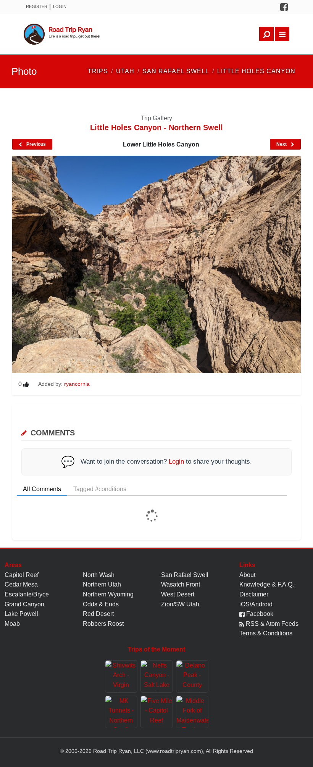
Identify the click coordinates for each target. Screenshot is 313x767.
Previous (35, 144)
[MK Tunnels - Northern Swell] (121, 712)
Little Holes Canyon (256, 71)
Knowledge (254, 584)
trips (98, 71)
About (247, 575)
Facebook (259, 614)
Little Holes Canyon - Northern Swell (156, 127)
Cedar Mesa (21, 584)
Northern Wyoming (108, 594)
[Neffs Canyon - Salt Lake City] (156, 676)
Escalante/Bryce (27, 594)
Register (36, 6)
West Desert (177, 594)
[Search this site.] (266, 34)
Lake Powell (21, 614)
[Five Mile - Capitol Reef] (156, 712)
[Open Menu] (282, 34)
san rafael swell (175, 71)
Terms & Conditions (265, 633)
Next (282, 144)
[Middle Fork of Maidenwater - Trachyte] (192, 712)
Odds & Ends (101, 604)
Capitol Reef (22, 575)
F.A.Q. (286, 584)
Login (59, 6)
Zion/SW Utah (180, 604)
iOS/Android (256, 604)
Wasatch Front (180, 584)
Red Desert (98, 614)
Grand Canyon (24, 604)
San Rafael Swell (184, 575)
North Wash (99, 575)
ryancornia (77, 384)
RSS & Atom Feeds (271, 623)
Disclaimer (253, 594)
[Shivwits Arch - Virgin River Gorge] (121, 676)
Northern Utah (102, 584)
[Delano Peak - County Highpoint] (192, 676)
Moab (12, 623)
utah (125, 71)
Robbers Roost (103, 623)
